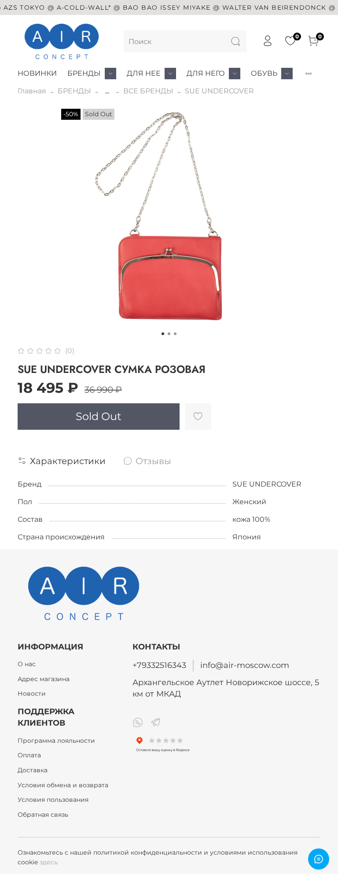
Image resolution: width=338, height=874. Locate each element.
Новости (32, 693)
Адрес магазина (44, 679)
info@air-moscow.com (244, 665)
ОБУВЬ (264, 73)
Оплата (29, 755)
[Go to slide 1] (163, 333)
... (107, 91)
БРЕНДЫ (84, 73)
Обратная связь (43, 815)
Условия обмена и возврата (63, 785)
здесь (49, 862)
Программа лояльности (56, 741)
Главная (32, 91)
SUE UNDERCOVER (219, 91)
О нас (27, 664)
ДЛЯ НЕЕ (144, 73)
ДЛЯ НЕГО (206, 73)
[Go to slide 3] (175, 333)
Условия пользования (53, 800)
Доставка (33, 770)
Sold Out (98, 416)
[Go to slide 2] (169, 333)
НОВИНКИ (37, 73)
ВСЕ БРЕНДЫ (148, 91)
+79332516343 (159, 665)
